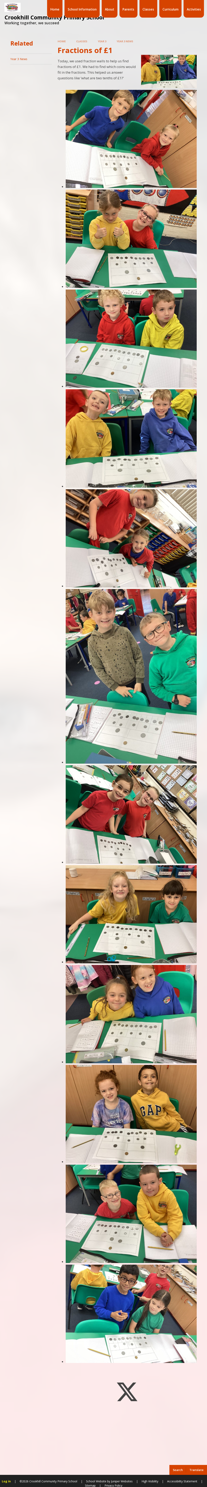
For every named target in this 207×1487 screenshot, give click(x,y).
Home (62, 41)
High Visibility (150, 1481)
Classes (81, 41)
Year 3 (102, 41)
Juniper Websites (121, 1481)
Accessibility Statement (182, 1481)
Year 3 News (125, 41)
